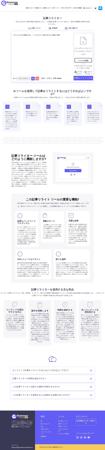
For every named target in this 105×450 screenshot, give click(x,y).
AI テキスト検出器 (77, 8)
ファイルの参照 (83, 60)
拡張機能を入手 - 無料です (86, 422)
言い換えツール (38, 8)
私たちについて (45, 424)
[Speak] (33, 78)
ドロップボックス (89, 72)
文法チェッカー (29, 8)
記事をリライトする (83, 78)
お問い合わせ (45, 429)
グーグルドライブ (79, 72)
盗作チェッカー (47, 8)
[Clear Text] (37, 78)
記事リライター (56, 8)
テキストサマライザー (66, 8)
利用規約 (43, 436)
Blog (42, 426)
